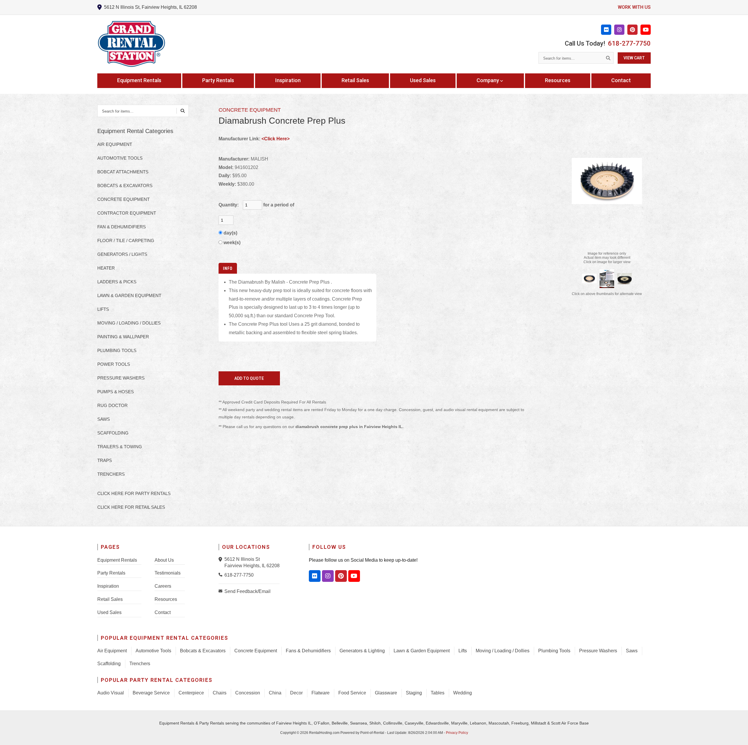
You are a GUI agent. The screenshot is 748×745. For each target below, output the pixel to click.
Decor (296, 692)
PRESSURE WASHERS (121, 377)
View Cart (634, 58)
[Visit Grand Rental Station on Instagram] (619, 30)
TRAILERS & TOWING (119, 446)
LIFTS (103, 309)
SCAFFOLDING (113, 432)
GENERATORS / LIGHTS (122, 254)
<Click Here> (276, 138)
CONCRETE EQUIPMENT (123, 199)
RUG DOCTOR (112, 405)
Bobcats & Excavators (203, 650)
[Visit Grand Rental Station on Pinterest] (632, 30)
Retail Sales (355, 80)
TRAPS (104, 460)
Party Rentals (218, 80)
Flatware (320, 692)
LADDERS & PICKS (116, 281)
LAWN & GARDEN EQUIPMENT (129, 295)
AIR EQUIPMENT (114, 144)
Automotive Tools (153, 650)
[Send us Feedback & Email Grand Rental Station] (221, 591)
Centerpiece (191, 692)
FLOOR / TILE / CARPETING (125, 240)
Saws (632, 650)
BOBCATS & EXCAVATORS (125, 185)
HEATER (106, 267)
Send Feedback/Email (247, 591)
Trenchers (139, 663)
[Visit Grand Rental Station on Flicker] (315, 576)
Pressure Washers (598, 650)
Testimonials (168, 572)
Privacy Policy (457, 733)
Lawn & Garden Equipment (422, 650)
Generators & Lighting (362, 650)
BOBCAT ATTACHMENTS (122, 171)
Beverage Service (151, 692)
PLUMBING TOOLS (116, 350)
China (275, 692)
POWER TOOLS (113, 364)
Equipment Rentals (139, 80)
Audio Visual (110, 692)
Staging (414, 692)
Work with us (634, 7)
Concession (247, 692)
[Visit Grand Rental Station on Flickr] (606, 30)
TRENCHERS (111, 474)
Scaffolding (109, 663)
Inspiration (288, 80)
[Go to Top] (737, 734)
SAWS (103, 419)
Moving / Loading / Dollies (502, 650)
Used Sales (423, 80)
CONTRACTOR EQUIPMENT (126, 213)
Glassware (386, 692)
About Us (164, 560)
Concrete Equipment (255, 650)
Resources (557, 80)
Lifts (462, 650)
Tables (437, 692)
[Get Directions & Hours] (221, 559)
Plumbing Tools (554, 650)
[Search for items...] (608, 57)
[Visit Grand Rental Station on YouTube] (645, 30)
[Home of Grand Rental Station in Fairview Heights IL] (131, 44)
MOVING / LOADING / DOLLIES (129, 322)
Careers (163, 586)
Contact (621, 80)
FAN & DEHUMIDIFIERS (121, 226)
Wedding (462, 692)
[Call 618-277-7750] (221, 574)
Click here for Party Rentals (134, 493)
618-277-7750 (629, 43)
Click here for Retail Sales (131, 507)
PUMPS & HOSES (115, 391)
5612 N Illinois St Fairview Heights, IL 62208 (252, 562)
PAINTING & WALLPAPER (123, 336)
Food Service (352, 692)
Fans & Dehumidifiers (308, 650)
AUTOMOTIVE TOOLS (120, 158)
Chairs (219, 692)
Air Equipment (112, 650)
